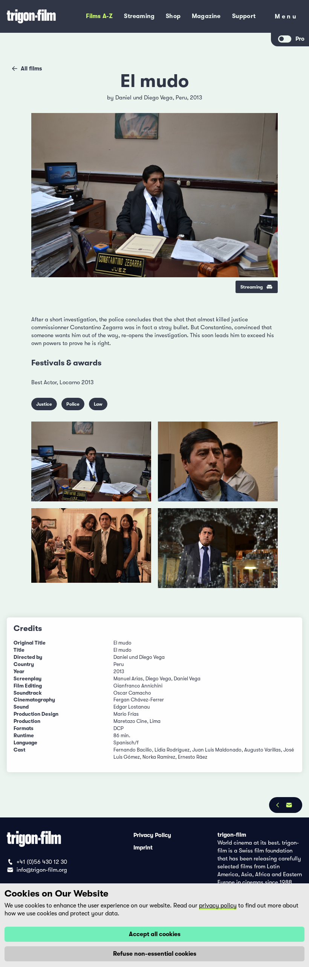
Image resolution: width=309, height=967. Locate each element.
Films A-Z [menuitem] (99, 16)
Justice (44, 404)
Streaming (251, 287)
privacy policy (218, 905)
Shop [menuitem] (173, 16)
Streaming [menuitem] (139, 16)
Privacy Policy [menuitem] (152, 834)
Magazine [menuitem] (206, 16)
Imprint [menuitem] (143, 847)
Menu (286, 18)
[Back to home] (35, 16)
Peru (181, 97)
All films (31, 68)
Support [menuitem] (243, 16)
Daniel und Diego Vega (144, 97)
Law (98, 404)
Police (73, 404)
